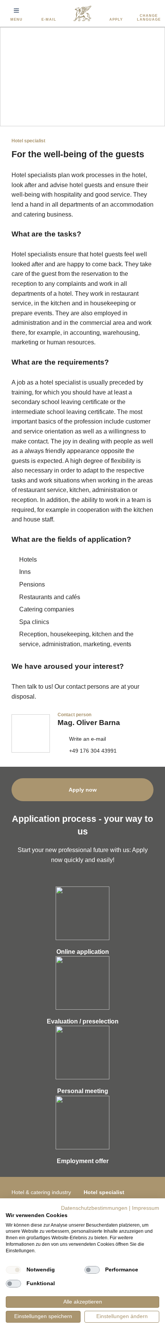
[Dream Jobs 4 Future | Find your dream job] (82, 13)
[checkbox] (13, 1270)
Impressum (145, 1208)
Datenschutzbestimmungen (94, 1208)
